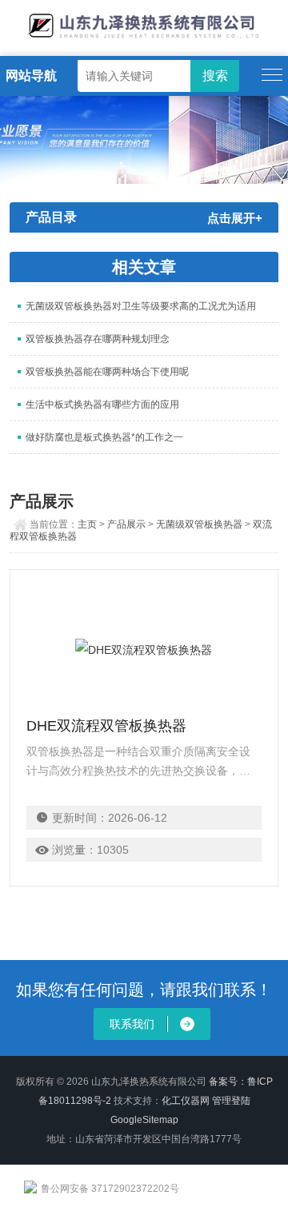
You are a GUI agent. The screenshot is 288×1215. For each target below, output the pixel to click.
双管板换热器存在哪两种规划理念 (98, 339)
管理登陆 (231, 1100)
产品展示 (126, 524)
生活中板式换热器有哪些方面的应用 (102, 404)
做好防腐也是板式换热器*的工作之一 (104, 437)
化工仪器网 (186, 1100)
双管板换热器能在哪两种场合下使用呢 (107, 371)
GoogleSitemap (144, 1119)
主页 (87, 524)
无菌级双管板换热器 (199, 524)
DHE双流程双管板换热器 (106, 726)
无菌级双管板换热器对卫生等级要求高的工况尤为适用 (141, 306)
